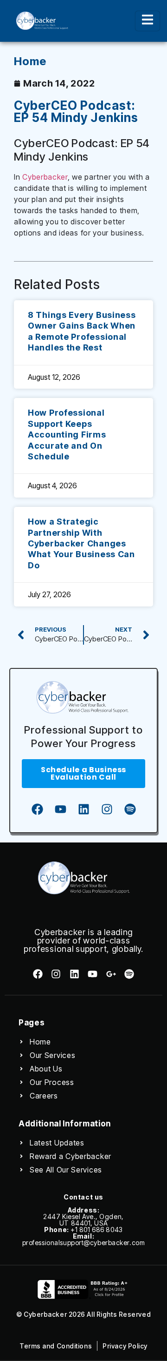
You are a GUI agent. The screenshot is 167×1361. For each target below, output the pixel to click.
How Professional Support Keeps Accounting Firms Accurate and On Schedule (67, 434)
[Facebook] (37, 809)
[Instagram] (106, 809)
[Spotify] (129, 809)
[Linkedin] (83, 809)
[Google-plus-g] (110, 974)
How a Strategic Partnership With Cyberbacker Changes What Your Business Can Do (81, 543)
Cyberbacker (45, 177)
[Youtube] (60, 809)
